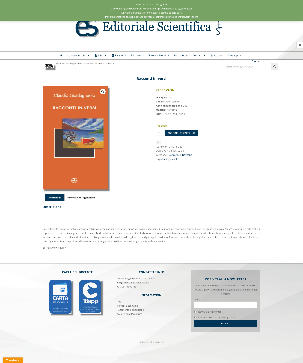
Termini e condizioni (127, 305)
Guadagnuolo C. (169, 158)
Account (218, 55)
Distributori (181, 55)
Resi (119, 301)
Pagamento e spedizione (130, 309)
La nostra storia (76, 55)
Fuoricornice (174, 154)
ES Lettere (137, 55)
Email (197, 299)
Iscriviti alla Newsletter (209, 311)
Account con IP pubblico (129, 313)
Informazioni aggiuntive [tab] (81, 197)
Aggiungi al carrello (181, 132)
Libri (100, 55)
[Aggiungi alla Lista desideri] (158, 142)
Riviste (119, 55)
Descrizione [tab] (54, 197)
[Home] (61, 55)
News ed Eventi (157, 55)
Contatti (197, 55)
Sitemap (233, 55)
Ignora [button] (194, 16)
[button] (103, 91)
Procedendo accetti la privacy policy (216, 317)
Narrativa (187, 154)
